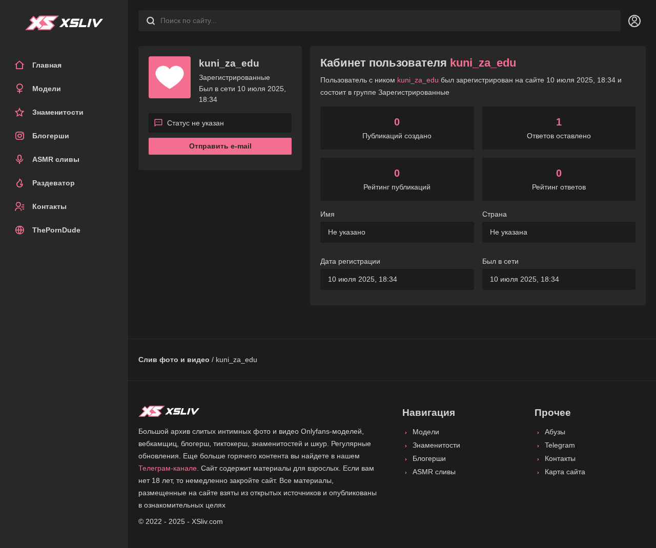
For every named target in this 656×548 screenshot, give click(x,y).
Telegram (560, 445)
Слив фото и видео (174, 359)
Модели (46, 89)
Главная (46, 65)
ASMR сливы (55, 159)
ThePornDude (56, 230)
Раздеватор (53, 183)
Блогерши (50, 136)
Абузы (555, 432)
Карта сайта (565, 472)
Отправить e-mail (220, 146)
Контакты (49, 206)
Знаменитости (58, 112)
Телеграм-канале (167, 468)
